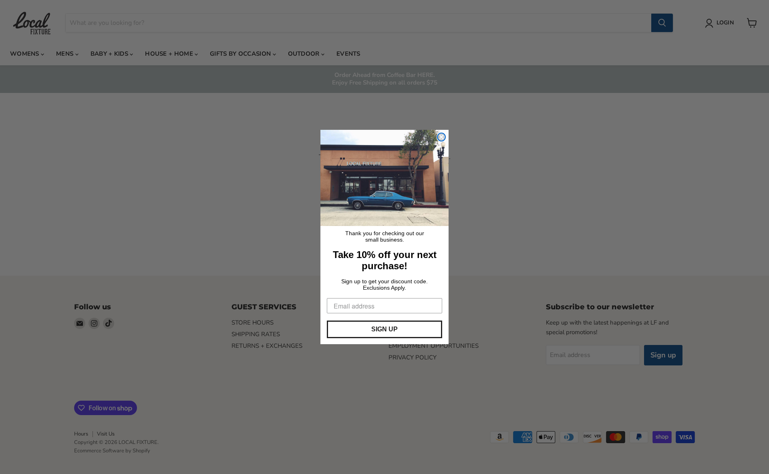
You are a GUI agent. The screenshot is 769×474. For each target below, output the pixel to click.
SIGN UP (384, 329)
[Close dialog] (441, 137)
